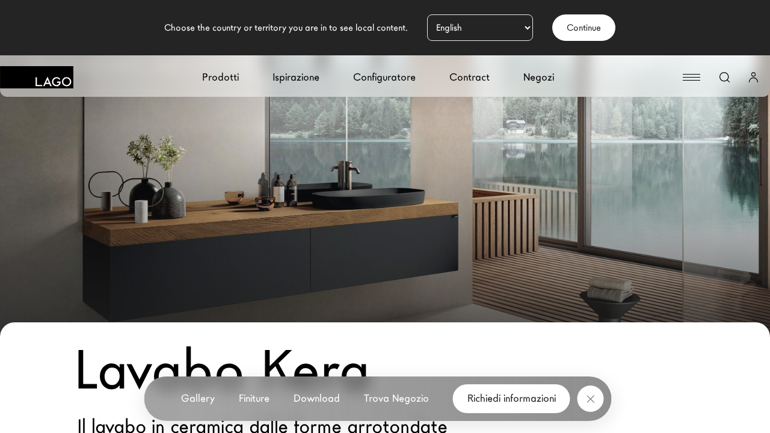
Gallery (198, 398)
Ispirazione (296, 77)
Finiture (254, 398)
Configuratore (384, 77)
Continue (584, 28)
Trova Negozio (396, 398)
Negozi (538, 77)
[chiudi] (591, 398)
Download (317, 398)
